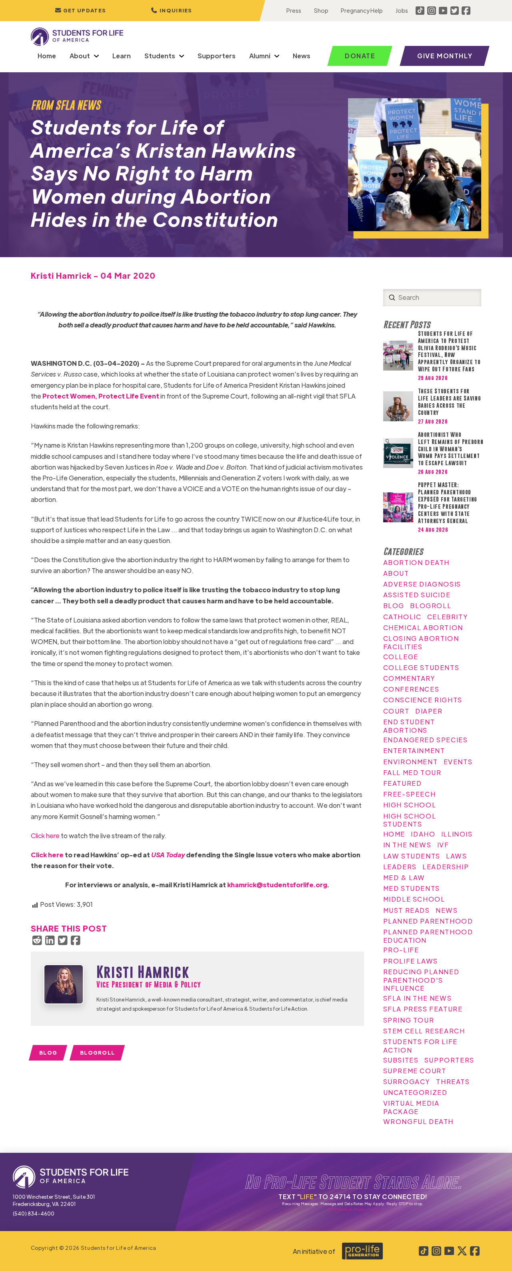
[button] (171, 10)
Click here (45, 835)
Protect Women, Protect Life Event (100, 396)
